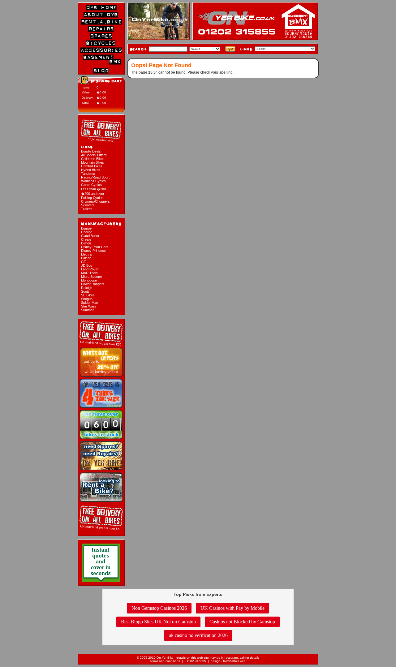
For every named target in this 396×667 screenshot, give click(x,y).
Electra (86, 254)
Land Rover (90, 269)
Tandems (88, 173)
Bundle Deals (91, 151)
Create (86, 239)
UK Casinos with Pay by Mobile (232, 608)
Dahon (86, 243)
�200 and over (92, 194)
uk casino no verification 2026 (198, 635)
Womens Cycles (93, 181)
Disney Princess (93, 250)
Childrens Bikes (93, 159)
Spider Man (89, 302)
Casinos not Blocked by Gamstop (242, 621)
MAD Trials (89, 273)
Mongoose (89, 280)
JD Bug (86, 265)
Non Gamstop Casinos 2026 (159, 608)
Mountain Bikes (92, 162)
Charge (86, 232)
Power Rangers (93, 284)
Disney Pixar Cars (95, 247)
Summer (87, 310)
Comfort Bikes (91, 166)
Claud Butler (90, 236)
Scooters (88, 205)
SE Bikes (88, 295)
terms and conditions (165, 661)
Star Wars (88, 306)
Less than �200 (93, 189)
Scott (85, 291)
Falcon (86, 258)
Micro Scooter (91, 276)
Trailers (87, 209)
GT (83, 262)
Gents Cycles (91, 185)
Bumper (87, 228)
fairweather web (234, 661)
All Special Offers (94, 155)
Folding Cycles (92, 198)
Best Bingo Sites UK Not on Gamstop (158, 621)
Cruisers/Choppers (95, 201)
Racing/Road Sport (95, 177)
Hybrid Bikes (90, 170)
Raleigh (86, 288)
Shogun (87, 299)
